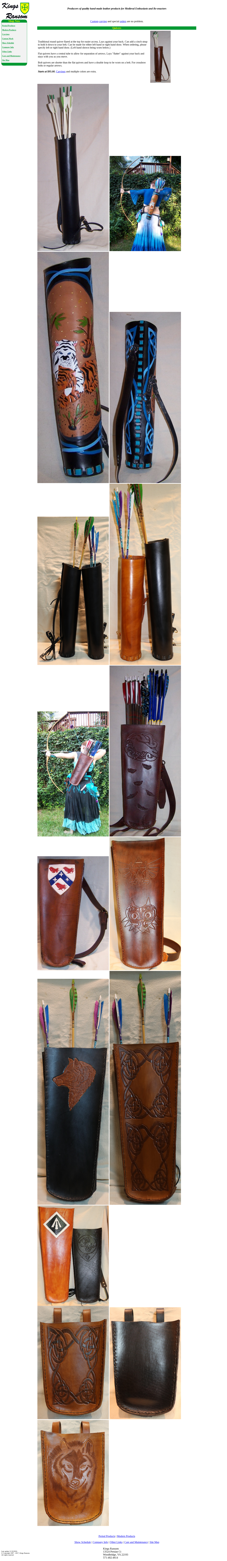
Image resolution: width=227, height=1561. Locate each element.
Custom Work (7, 39)
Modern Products (9, 30)
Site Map (5, 60)
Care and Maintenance (11, 56)
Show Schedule (8, 43)
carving (103, 21)
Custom (94, 21)
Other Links (7, 51)
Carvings (5, 34)
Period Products (8, 26)
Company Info (8, 47)
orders (123, 21)
